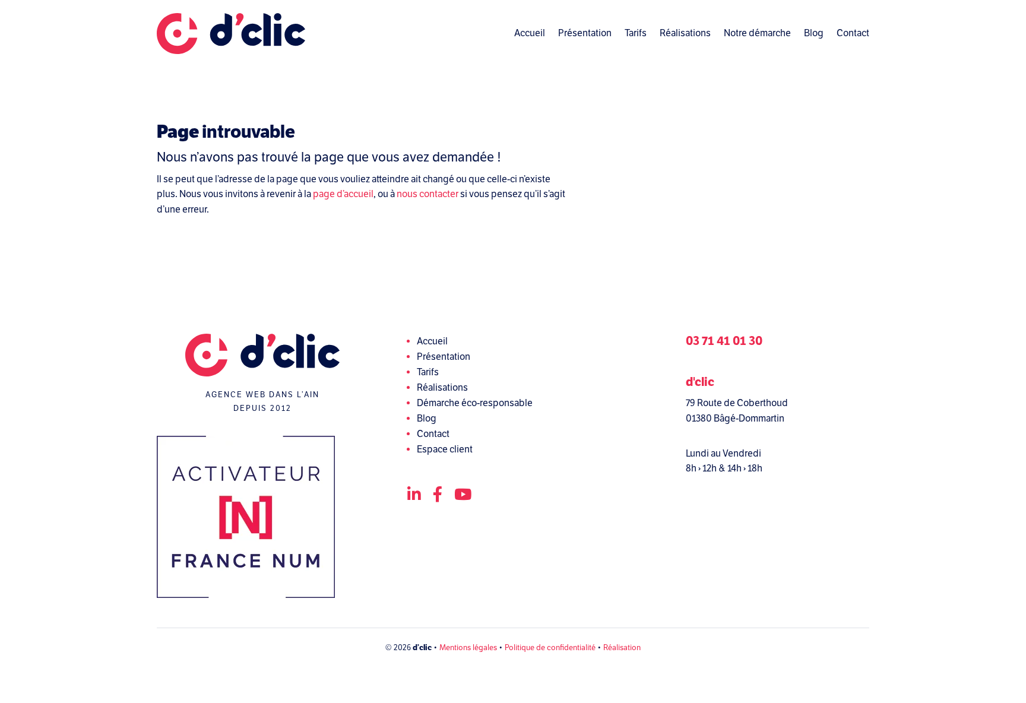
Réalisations (685, 33)
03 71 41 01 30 (724, 341)
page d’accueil (343, 194)
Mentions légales (468, 648)
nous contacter (427, 194)
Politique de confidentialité (550, 648)
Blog (814, 33)
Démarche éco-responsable (475, 403)
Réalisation (622, 648)
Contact (853, 33)
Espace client (445, 449)
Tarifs (636, 33)
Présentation (585, 33)
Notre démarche (757, 33)
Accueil (529, 33)
